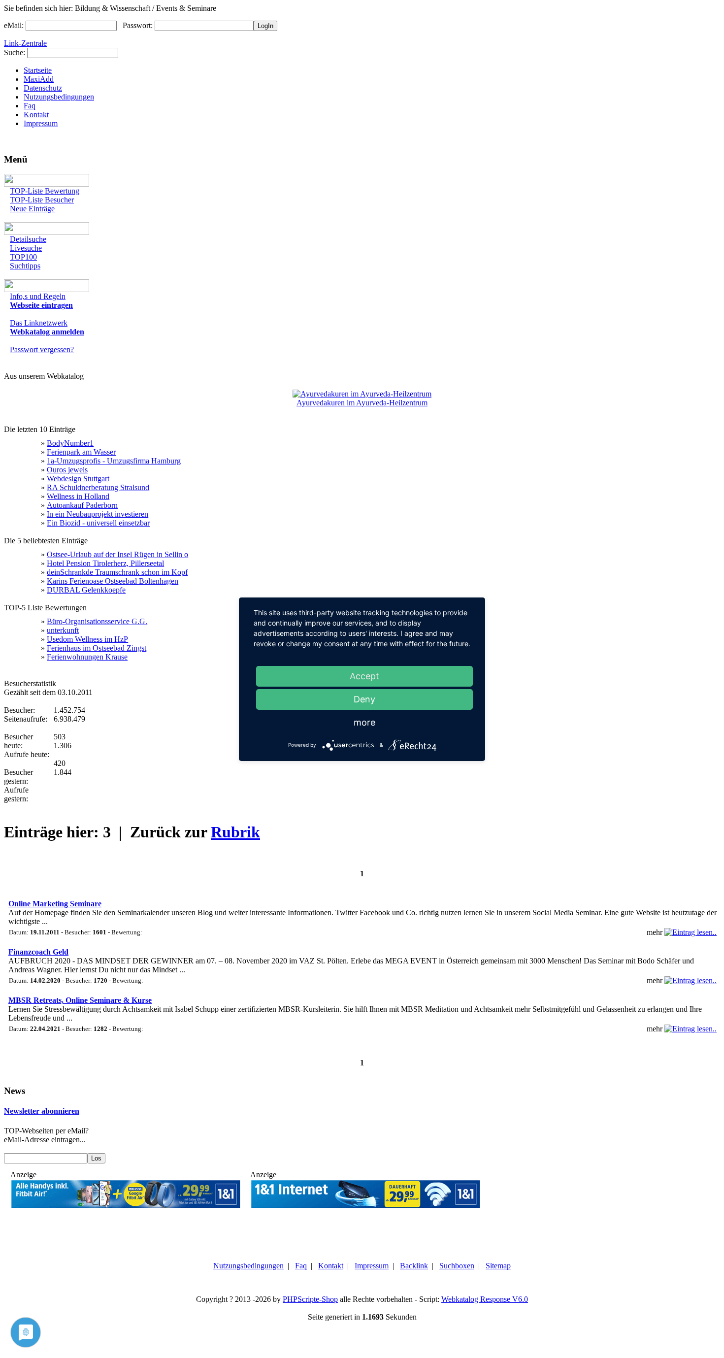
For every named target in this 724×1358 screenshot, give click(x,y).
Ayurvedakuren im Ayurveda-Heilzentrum (362, 402)
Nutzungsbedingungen (59, 97)
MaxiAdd (39, 79)
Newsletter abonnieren (41, 1111)
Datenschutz (43, 88)
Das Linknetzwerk (38, 323)
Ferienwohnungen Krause (87, 657)
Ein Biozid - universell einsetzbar (98, 523)
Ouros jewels (67, 469)
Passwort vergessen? (42, 349)
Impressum (41, 123)
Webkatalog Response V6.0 (484, 1299)
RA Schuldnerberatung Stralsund (98, 487)
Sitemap (498, 1265)
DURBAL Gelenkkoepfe (86, 590)
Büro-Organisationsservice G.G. (97, 621)
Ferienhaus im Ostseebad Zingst (96, 648)
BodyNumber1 (70, 443)
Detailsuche (28, 239)
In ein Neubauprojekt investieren (97, 514)
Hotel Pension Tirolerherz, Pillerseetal (105, 563)
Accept (364, 676)
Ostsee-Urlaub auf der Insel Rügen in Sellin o (117, 554)
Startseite (38, 70)
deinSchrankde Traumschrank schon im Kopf (117, 572)
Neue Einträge (32, 208)
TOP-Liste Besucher (42, 200)
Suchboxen (456, 1265)
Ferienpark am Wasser (81, 452)
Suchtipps (25, 266)
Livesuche (26, 248)
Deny (364, 699)
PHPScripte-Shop (310, 1299)
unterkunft (63, 630)
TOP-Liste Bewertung (44, 191)
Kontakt (36, 114)
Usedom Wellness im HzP (87, 639)
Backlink (414, 1265)
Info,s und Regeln (38, 296)
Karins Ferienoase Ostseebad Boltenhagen (112, 581)
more (364, 722)
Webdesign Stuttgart (78, 478)
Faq (29, 105)
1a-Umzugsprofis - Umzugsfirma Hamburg (114, 461)
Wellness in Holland (78, 496)
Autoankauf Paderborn (82, 505)
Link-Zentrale (25, 43)
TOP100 (23, 257)
